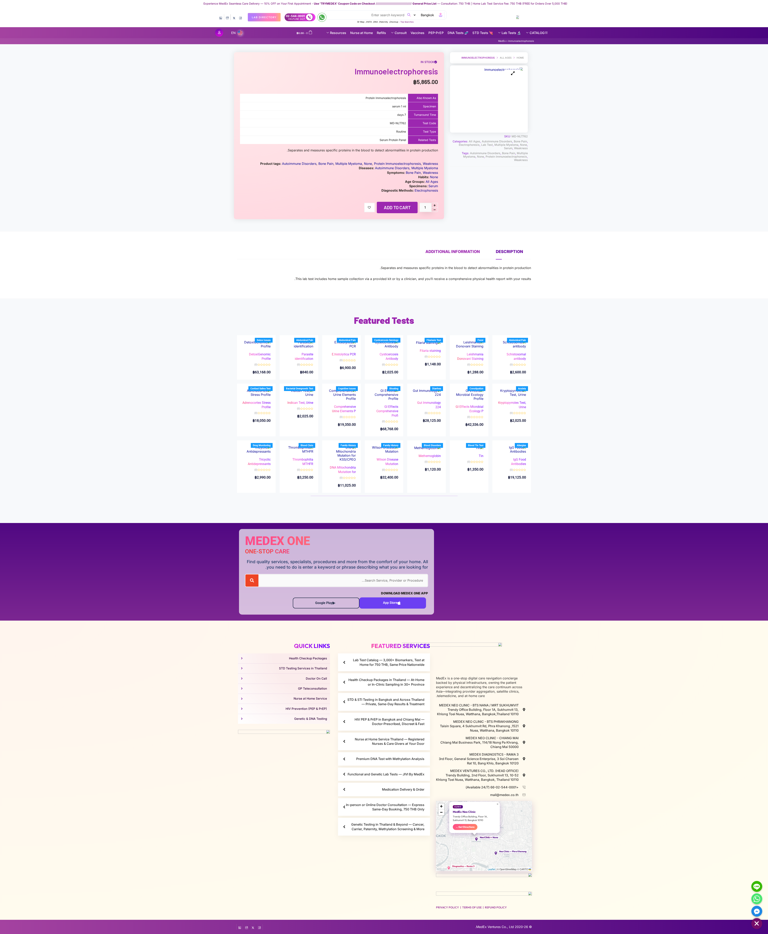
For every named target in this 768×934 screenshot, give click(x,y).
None (523, 144)
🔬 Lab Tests (511, 33)
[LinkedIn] (220, 17)
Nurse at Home (361, 33)
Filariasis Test (434, 340)
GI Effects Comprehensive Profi (387, 411)
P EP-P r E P (436, 33)
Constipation (476, 388)
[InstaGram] (227, 17)
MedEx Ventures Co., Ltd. (494, 927)
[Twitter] (234, 17)
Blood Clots (307, 445)
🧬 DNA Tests (458, 33)
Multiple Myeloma (506, 144)
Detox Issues (264, 340)
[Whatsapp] (756, 898)
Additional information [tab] (452, 251)
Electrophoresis (469, 144)
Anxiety (522, 388)
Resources (338, 33)
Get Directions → (465, 826)
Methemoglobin (430, 456)
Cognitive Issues (347, 388)
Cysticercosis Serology (386, 340)
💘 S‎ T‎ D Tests (482, 33)
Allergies (521, 445)
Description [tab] (509, 251)
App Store (390, 603)
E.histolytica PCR (344, 354)
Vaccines (417, 33)
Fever (480, 340)
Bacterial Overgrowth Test (299, 388)
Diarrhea (436, 388)
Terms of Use (472, 907)
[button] (475, 839)
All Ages (506, 57)
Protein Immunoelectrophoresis (506, 156)
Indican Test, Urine (300, 403)
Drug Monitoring (262, 445)
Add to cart (397, 207)
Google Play (323, 603)
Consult (401, 33)
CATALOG (537, 33)
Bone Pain (520, 141)
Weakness (521, 148)
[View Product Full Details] (511, 344)
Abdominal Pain (517, 340)
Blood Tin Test (475, 445)
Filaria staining (430, 351)
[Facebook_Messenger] (756, 911)
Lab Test (487, 144)
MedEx (502, 41)
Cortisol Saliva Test (260, 388)
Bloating (393, 388)
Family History (390, 445)
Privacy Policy (447, 907)
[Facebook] (240, 17)
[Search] (251, 580)
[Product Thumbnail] (513, 73)
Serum (508, 148)
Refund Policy (496, 907)
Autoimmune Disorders (497, 141)
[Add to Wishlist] (369, 207)
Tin (481, 456)
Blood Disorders (432, 445)
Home (520, 57)
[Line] (756, 886)
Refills (381, 33)
